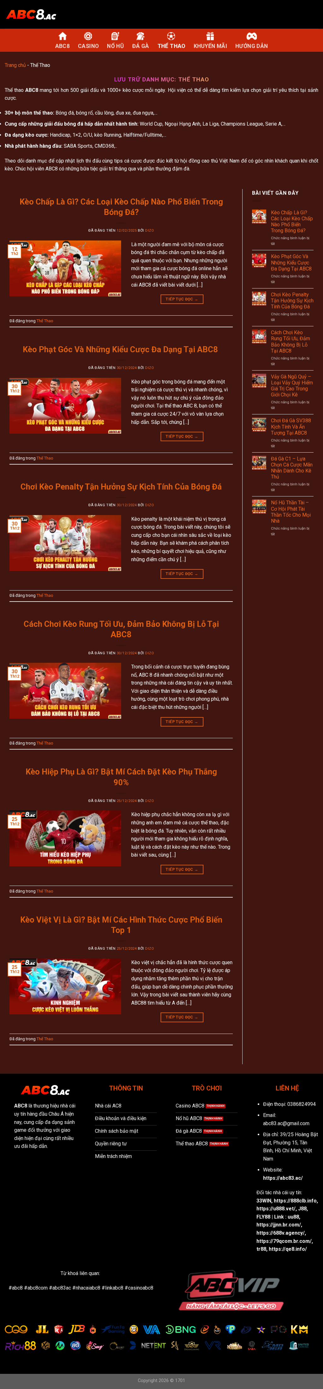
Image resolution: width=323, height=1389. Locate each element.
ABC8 (31, 90)
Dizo (149, 231)
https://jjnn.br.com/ (278, 1225)
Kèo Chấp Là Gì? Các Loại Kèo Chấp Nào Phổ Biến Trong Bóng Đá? (292, 222)
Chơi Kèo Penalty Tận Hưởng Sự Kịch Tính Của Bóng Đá (121, 486)
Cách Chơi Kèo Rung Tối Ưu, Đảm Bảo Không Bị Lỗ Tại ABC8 (290, 341)
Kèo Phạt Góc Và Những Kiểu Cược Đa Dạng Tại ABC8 (121, 349)
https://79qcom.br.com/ (284, 1241)
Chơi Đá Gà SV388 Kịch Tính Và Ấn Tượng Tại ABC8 (291, 427)
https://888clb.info (295, 1201)
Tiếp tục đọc (182, 299)
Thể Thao (45, 320)
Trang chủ (15, 65)
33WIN (263, 1201)
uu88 (293, 1217)
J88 (302, 1209)
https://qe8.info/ (288, 1249)
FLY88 (263, 1217)
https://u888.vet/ (276, 1209)
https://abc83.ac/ (283, 1178)
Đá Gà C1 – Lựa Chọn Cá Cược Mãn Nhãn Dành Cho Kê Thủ (292, 468)
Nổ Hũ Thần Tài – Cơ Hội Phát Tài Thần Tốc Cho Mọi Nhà (291, 512)
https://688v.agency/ (280, 1233)
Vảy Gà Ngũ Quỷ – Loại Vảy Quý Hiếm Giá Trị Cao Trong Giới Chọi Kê (292, 386)
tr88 (261, 1249)
